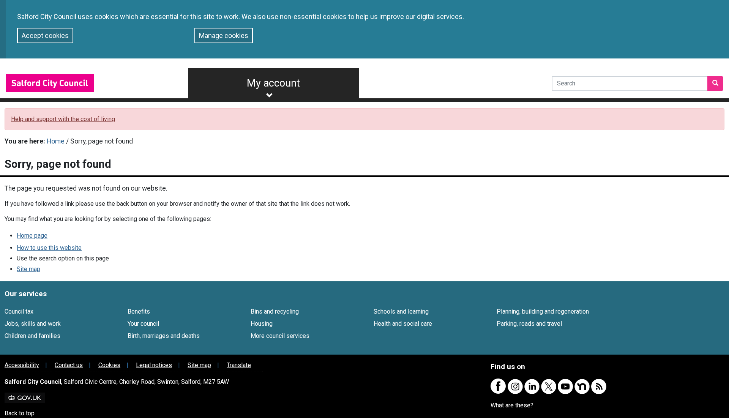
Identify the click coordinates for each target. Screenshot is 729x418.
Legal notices (154, 365)
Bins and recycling (275, 311)
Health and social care (403, 323)
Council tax (19, 311)
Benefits (139, 311)
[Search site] (715, 83)
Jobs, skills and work (33, 323)
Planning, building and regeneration (543, 311)
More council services (280, 335)
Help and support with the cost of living (63, 119)
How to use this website (49, 247)
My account (273, 83)
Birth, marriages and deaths (164, 335)
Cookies (109, 365)
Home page (32, 235)
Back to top (20, 413)
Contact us (69, 365)
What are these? (512, 405)
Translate (239, 365)
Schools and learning (401, 311)
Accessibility (22, 365)
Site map (28, 269)
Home (56, 141)
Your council (143, 323)
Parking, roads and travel (529, 323)
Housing (262, 323)
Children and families (32, 335)
